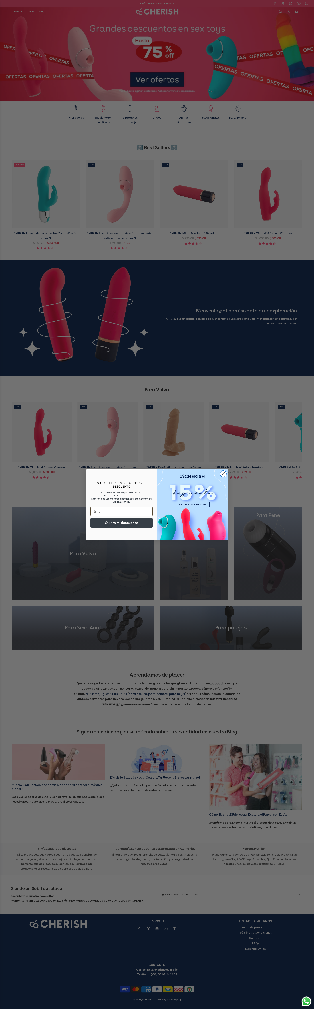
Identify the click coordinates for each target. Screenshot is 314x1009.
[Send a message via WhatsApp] (306, 1001)
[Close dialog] (223, 474)
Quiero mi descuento (121, 523)
